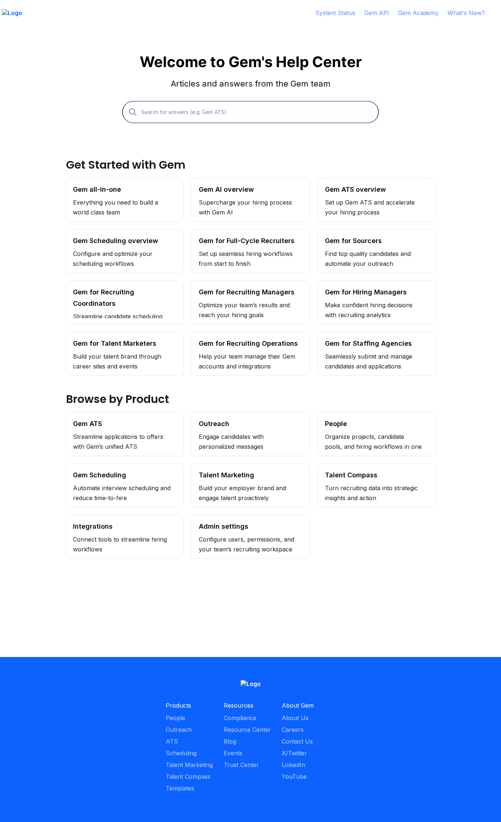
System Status (335, 12)
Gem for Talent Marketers (102, 336)
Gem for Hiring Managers (353, 284)
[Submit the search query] (132, 111)
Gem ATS (79, 416)
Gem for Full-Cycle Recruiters (233, 233)
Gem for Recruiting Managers (232, 284)
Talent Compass (340, 467)
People (327, 416)
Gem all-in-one (86, 182)
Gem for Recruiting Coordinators (111, 284)
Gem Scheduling (88, 467)
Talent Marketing (214, 467)
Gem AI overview (215, 182)
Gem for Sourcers (343, 233)
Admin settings (211, 518)
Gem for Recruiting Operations (234, 336)
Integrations (82, 518)
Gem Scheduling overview (102, 233)
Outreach (204, 416)
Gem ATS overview (345, 182)
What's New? (466, 12)
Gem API (376, 12)
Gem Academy (418, 12)
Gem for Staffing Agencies (354, 336)
